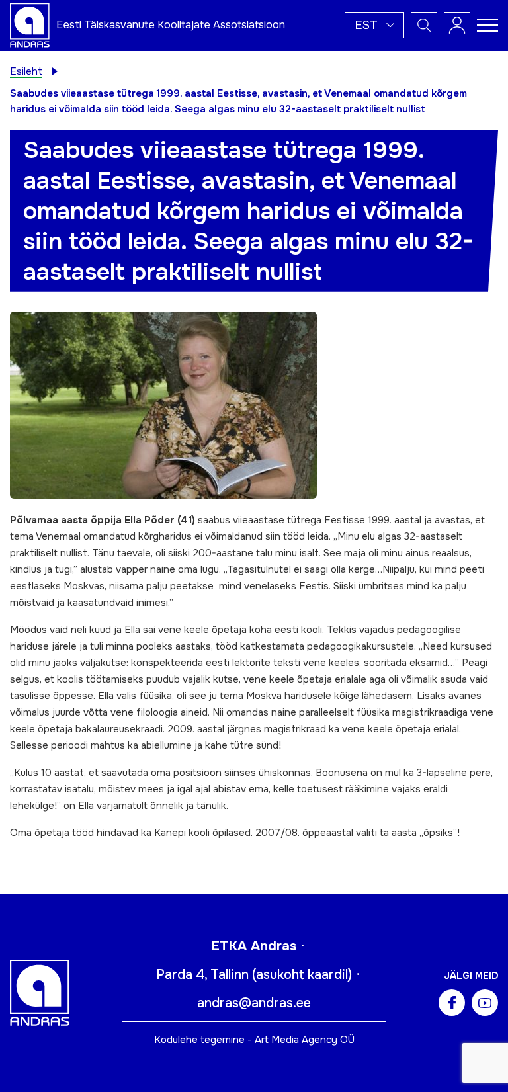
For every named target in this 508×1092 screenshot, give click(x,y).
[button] (374, 25)
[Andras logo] (30, 24)
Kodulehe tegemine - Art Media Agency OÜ (254, 1039)
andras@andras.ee (254, 1003)
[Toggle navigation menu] (487, 25)
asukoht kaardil (302, 974)
